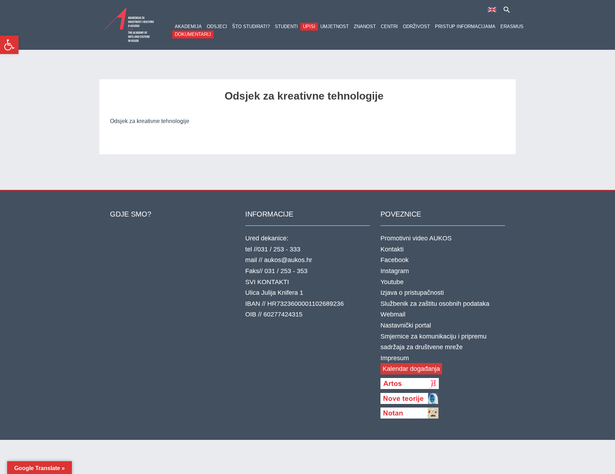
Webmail (392, 314)
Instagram (394, 271)
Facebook (394, 259)
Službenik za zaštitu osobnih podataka (434, 303)
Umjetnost (334, 26)
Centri (389, 26)
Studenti (286, 26)
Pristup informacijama (465, 26)
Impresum (394, 358)
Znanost (365, 26)
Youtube (392, 282)
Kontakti (392, 249)
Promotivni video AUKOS (416, 238)
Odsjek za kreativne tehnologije (149, 121)
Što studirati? (251, 26)
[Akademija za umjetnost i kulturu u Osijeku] (129, 24)
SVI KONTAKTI (267, 282)
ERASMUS (512, 26)
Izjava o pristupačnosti (412, 292)
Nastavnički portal (405, 325)
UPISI (309, 26)
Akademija (188, 26)
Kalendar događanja (411, 368)
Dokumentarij (193, 34)
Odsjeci (217, 26)
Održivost (416, 26)
